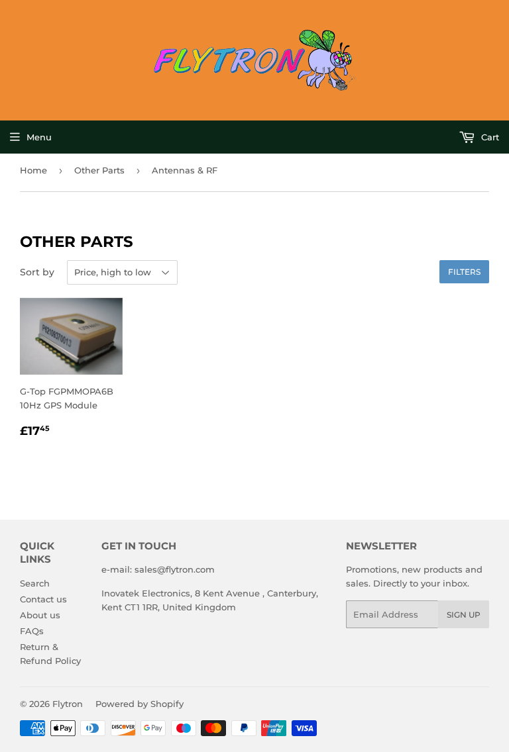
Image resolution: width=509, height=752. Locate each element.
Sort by (37, 272)
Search (35, 583)
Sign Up (464, 615)
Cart (489, 137)
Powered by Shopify (139, 703)
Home (33, 170)
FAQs (32, 631)
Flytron (67, 703)
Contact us (43, 599)
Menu (39, 137)
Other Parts (99, 170)
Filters (464, 272)
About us (40, 615)
